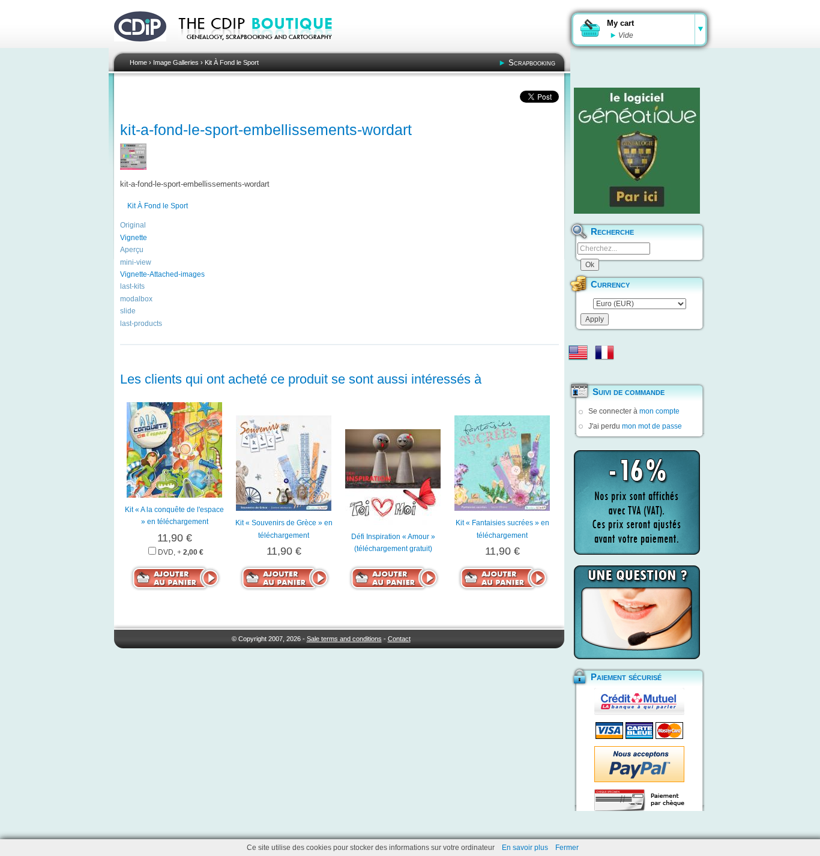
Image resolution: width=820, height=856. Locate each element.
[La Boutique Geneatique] (636, 151)
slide (128, 311)
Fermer (567, 847)
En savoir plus (525, 847)
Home (138, 62)
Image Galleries (176, 62)
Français (604, 352)
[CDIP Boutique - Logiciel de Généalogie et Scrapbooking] (263, 48)
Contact (399, 638)
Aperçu (131, 250)
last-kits (132, 286)
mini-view (135, 262)
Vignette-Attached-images (162, 274)
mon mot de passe (652, 426)
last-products (141, 323)
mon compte (659, 411)
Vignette (133, 238)
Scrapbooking (531, 62)
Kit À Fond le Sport (232, 62)
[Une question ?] (636, 612)
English (578, 352)
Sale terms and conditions (344, 638)
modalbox (136, 299)
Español (578, 371)
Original (133, 225)
